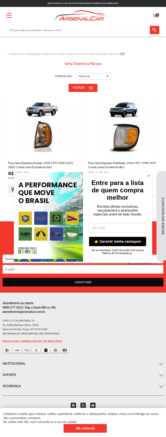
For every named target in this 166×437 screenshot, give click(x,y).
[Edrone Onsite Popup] (83, 218)
